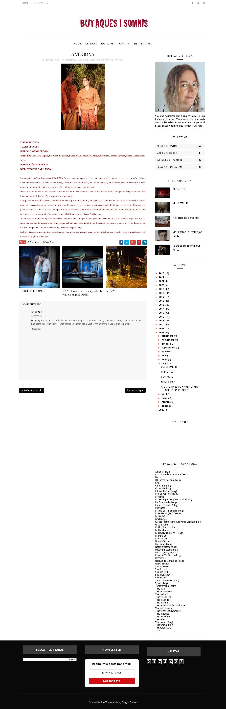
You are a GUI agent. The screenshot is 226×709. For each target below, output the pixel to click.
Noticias (107, 43)
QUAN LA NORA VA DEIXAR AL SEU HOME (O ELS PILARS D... (179, 388)
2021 (162, 281)
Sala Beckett (161, 569)
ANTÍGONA (167, 377)
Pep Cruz (119, 60)
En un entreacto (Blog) (166, 505)
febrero (166, 402)
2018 (162, 293)
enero (165, 406)
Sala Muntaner (162, 574)
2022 (162, 277)
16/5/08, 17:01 (40, 315)
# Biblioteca (33, 242)
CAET (158, 483)
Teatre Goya (161, 594)
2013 (162, 312)
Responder (36, 329)
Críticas (91, 43)
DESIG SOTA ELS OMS (31, 291)
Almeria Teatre (162, 471)
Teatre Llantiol (162, 599)
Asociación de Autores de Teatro (171, 474)
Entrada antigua (135, 390)
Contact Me (42, 3)
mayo (165, 363)
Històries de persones (186, 217)
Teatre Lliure (161, 602)
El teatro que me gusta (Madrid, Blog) (174, 499)
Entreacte (160, 508)
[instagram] (204, 3)
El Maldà (159, 496)
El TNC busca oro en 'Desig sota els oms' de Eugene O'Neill (82, 292)
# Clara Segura (50, 242)
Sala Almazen (162, 566)
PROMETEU (179, 189)
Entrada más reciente (31, 390)
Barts (157, 477)
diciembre (168, 336)
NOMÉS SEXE (168, 382)
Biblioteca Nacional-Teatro (168, 480)
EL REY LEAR (167, 372)
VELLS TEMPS (180, 203)
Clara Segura (83, 60)
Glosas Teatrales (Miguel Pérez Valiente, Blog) (178, 522)
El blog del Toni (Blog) (166, 494)
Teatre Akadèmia (163, 591)
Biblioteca (70, 60)
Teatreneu (160, 619)
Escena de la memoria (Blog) (169, 510)
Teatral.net (160, 588)
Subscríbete (111, 680)
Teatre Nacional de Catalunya (170, 605)
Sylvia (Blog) (161, 583)
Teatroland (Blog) (164, 622)
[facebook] (192, 3)
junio (165, 359)
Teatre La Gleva (163, 597)
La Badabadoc (162, 530)
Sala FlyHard (161, 572)
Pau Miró (109, 60)
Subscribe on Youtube (169, 160)
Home (25, 3)
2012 (162, 316)
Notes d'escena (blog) (166, 547)
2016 (162, 300)
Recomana (160, 558)
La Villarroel (161, 538)
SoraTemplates (108, 702)
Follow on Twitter (168, 146)
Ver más (198, 125)
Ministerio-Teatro (163, 544)
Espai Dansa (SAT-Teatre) (168, 513)
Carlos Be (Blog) (163, 485)
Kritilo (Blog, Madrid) (165, 527)
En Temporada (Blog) (166, 502)
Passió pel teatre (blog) (167, 549)
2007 (162, 410)
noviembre (168, 339)
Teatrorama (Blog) (164, 625)
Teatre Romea (162, 613)
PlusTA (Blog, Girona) (166, 552)
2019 (162, 289)
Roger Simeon (162, 563)
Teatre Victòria (162, 616)
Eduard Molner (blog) (166, 491)
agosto (166, 351)
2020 (162, 285)
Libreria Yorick (162, 541)
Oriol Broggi (97, 60)
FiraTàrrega (161, 519)
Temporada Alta (163, 627)
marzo (166, 398)
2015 (162, 304)
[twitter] (198, 3)
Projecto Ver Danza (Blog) (168, 555)
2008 (162, 332)
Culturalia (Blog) (163, 488)
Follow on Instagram (169, 167)
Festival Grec (161, 516)
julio (164, 355)
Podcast (124, 43)
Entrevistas (142, 43)
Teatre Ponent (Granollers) (168, 611)
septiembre (169, 347)
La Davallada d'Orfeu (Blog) (169, 533)
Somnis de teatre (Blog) (167, 580)
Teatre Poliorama (163, 608)
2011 (162, 320)
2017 (162, 297)
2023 (162, 273)
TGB (157, 630)
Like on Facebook (167, 153)
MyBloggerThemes (127, 702)
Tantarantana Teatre (165, 586)
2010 (162, 324)
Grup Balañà (161, 524)
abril (164, 394)
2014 (162, 308)
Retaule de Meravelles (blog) (169, 561)
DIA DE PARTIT (169, 367)
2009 (162, 328)
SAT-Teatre (160, 577)
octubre (167, 343)
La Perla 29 (161, 535)
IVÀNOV (110, 291)
